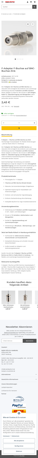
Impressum (6, 436)
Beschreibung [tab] (6, 135)
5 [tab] (22, 59)
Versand (16, 106)
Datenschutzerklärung (11, 332)
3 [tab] (19, 59)
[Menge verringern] (4, 123)
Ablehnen (19, 451)
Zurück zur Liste (7, 14)
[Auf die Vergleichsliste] (28, 24)
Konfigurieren (19, 446)
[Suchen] (34, 7)
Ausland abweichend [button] (21, 115)
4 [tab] (20, 59)
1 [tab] (15, 59)
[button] (27, 2)
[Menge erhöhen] (34, 123)
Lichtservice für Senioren (9, 390)
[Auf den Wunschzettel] (33, 24)
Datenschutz (15, 436)
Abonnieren (29, 341)
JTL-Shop (22, 455)
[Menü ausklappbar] (2, 1)
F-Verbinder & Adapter (15, 80)
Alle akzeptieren (19, 440)
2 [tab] (17, 59)
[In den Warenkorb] (2, 20)
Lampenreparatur (6, 387)
